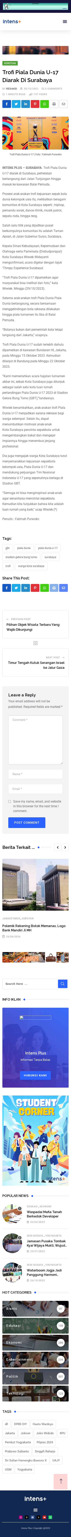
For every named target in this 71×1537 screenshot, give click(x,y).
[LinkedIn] (25, 104)
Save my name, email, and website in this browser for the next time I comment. (37, 806)
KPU (62, 1433)
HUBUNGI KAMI (35, 1075)
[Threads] (26, 1517)
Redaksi (11, 88)
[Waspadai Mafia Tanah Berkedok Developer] (12, 1214)
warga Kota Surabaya (31, 566)
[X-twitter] (38, 1517)
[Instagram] (20, 1517)
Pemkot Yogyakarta (18, 1442)
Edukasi (32, 1206)
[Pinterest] (35, 104)
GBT (8, 548)
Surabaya (50, 557)
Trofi (8, 566)
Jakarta (10, 1433)
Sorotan (28, 918)
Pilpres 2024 (45, 1442)
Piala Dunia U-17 (48, 548)
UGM (8, 1469)
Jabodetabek (11, 918)
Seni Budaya (35, 1235)
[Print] (54, 104)
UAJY (56, 1460)
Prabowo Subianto (17, 1451)
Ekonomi (46, 1206)
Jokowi (25, 1433)
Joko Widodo (45, 1433)
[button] (65, 21)
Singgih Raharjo (45, 1451)
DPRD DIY (20, 1424)
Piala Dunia (24, 548)
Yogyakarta (53, 1235)
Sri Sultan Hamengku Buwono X (26, 1460)
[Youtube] (44, 1517)
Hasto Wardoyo (43, 1424)
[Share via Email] (63, 104)
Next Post (53, 657)
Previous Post (21, 619)
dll (6, 1424)
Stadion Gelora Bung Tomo (21, 557)
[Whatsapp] (44, 104)
